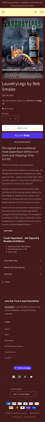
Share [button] (7, 282)
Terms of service (30, 417)
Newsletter (9, 340)
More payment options (22, 142)
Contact (8, 357)
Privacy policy (17, 417)
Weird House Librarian (14, 346)
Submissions (10, 352)
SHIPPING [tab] (8, 274)
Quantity (5, 113)
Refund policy (34, 413)
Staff (7, 334)
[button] (3, 12)
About (7, 329)
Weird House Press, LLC (19, 413)
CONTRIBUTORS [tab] (10, 260)
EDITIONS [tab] (8, 231)
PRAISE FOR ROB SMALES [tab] (14, 267)
